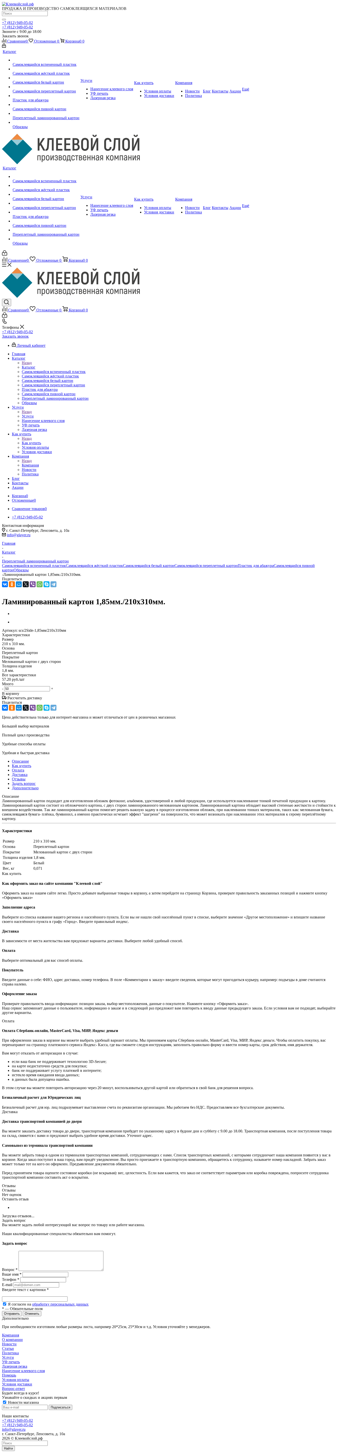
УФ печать (11, 1362)
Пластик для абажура (256, 565)
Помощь (9, 1375)
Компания (30, 465)
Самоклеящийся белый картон (148, 565)
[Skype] (46, 584)
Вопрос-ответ (13, 1388)
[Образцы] (46, 122)
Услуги (28, 416)
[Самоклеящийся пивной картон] (46, 104)
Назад (27, 363)
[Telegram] (53, 584)
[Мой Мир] (19, 584)
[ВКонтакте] (5, 584)
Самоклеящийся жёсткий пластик (94, 565)
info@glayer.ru (18, 535)
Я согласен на (48, 1304)
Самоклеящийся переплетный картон (206, 565)
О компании (12, 1339)
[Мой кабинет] (4, 46)
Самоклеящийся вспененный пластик (34, 565)
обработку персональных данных (60, 1304)
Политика (10, 1353)
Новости (9, 1344)
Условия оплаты (15, 1380)
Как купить (31, 443)
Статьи (8, 1348)
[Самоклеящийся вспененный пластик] (46, 60)
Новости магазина (23, 1402)
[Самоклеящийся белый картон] (46, 78)
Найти (8, 1448)
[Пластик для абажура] (46, 96)
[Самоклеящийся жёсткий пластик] (46, 69)
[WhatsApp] (40, 584)
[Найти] (4, 19)
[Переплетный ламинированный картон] (46, 113)
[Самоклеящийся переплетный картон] (46, 87)
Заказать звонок (15, 336)
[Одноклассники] (12, 584)
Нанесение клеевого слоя (23, 1371)
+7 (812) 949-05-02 (17, 23)
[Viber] (33, 584)
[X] (26, 584)
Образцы (21, 570)
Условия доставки (17, 1384)
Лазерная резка (14, 1366)
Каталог (28, 367)
